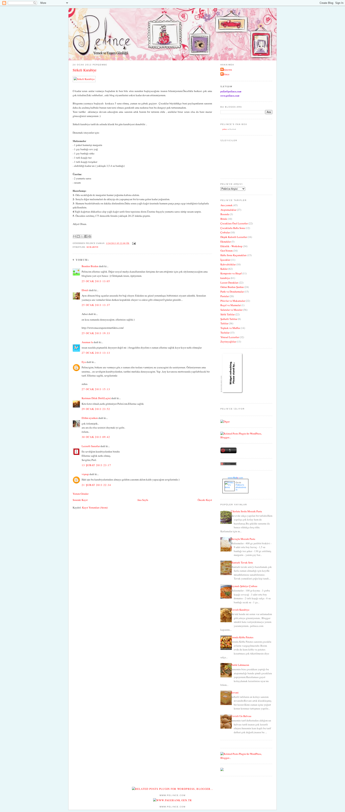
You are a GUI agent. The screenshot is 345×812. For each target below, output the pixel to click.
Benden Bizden (90, 266)
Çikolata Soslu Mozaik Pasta (246, 511)
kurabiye (92, 247)
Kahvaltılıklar (228, 264)
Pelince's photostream (241, 487)
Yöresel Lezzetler (229, 337)
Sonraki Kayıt (80, 500)
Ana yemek (226, 205)
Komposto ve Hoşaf (231, 273)
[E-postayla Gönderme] (133, 243)
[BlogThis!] (78, 236)
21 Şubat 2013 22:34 (96, 485)
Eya (84, 362)
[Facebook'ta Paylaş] (86, 236)
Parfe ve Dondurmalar (232, 291)
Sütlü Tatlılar (227, 314)
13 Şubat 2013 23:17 (96, 465)
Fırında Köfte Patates (242, 637)
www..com (235, 477)
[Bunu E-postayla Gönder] (74, 236)
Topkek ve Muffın (230, 328)
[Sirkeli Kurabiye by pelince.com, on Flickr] (84, 79)
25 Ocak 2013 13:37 (96, 305)
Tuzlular (224, 332)
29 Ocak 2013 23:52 (96, 409)
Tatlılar (224, 323)
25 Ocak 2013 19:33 (96, 333)
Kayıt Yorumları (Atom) (95, 507)
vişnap (85, 474)
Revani (235, 692)
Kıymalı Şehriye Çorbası (244, 586)
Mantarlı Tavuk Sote (242, 562)
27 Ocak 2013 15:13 (96, 389)
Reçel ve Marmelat (230, 305)
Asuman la (88, 342)
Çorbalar (225, 232)
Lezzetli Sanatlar (91, 446)
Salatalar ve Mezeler (231, 310)
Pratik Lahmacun (240, 665)
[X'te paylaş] (82, 236)
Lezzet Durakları (229, 282)
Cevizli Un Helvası (241, 716)
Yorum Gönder (80, 493)
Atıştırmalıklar (228, 210)
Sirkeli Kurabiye (84, 70)
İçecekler (225, 260)
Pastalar (224, 296)
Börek (223, 219)
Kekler (224, 269)
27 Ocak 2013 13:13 (96, 353)
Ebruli (85, 290)
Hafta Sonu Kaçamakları (233, 255)
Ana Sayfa (142, 500)
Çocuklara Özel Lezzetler (234, 223)
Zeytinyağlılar (228, 341)
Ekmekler (225, 241)
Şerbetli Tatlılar (228, 319)
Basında (224, 214)
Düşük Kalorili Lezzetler (233, 237)
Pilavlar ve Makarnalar (232, 301)
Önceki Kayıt (205, 500)
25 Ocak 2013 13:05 (96, 281)
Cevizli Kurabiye (240, 609)
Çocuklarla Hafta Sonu (232, 228)
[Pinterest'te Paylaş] (90, 236)
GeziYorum (226, 250)
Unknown (226, 69)
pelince (225, 74)
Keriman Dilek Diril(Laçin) (96, 398)
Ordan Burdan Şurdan (232, 287)
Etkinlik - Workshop (231, 246)
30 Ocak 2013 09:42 (96, 437)
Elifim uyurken (90, 418)
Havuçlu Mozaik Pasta (243, 539)
